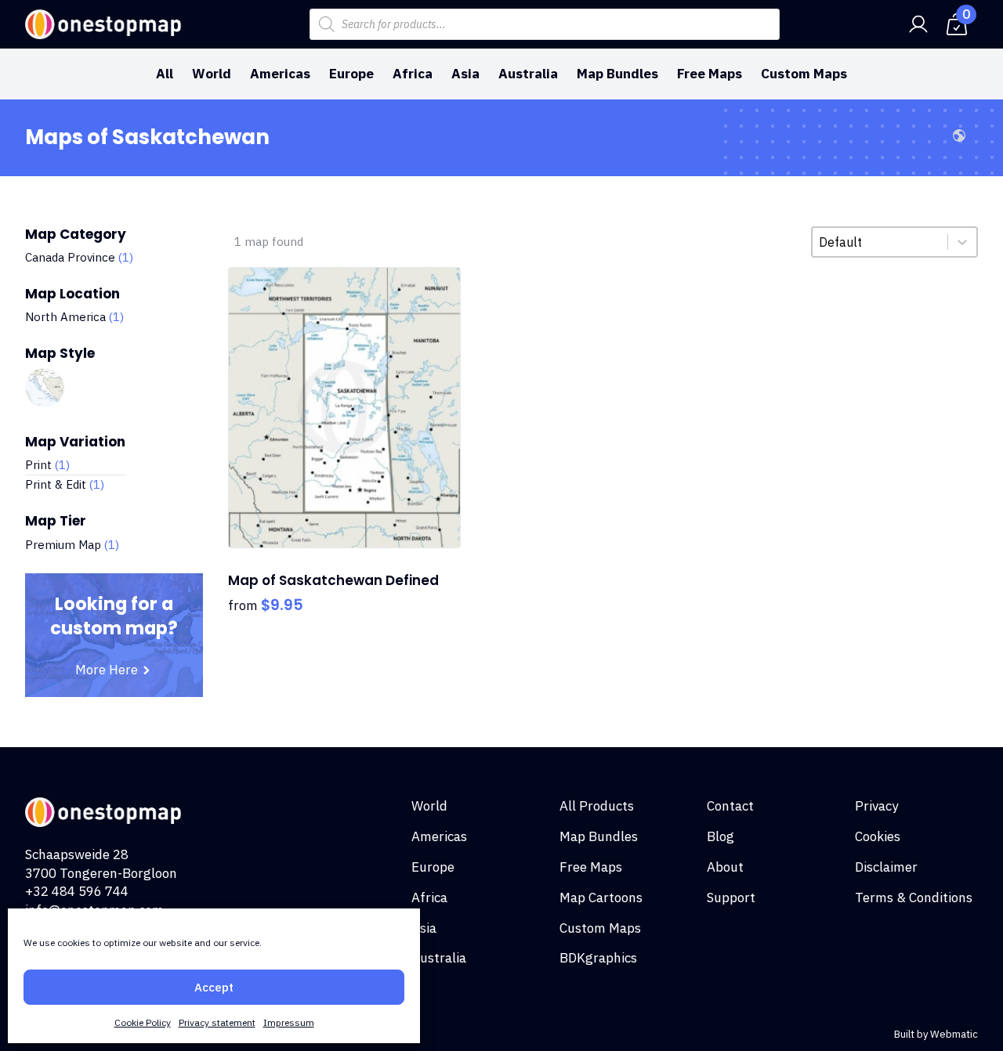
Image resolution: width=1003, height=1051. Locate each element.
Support (731, 897)
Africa (413, 73)
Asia (465, 73)
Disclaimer (886, 867)
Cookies (877, 836)
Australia (528, 73)
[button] (79, 257)
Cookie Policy (142, 1022)
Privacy (876, 805)
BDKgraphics (598, 957)
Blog (720, 836)
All (164, 73)
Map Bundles (617, 73)
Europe (351, 73)
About (725, 867)
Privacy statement (217, 1022)
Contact (730, 805)
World (211, 73)
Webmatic (954, 1034)
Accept (214, 987)
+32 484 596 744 (77, 891)
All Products (596, 805)
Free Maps (709, 73)
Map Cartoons (601, 897)
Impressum (288, 1022)
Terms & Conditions (913, 897)
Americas (280, 73)
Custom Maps (804, 73)
